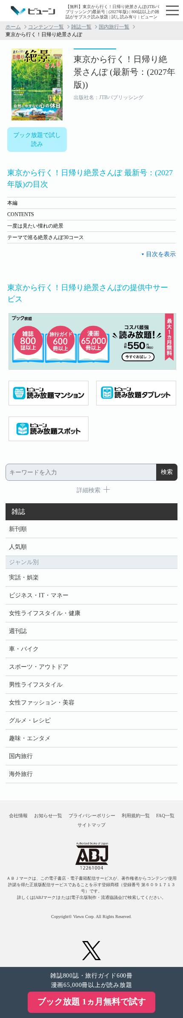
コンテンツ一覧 (46, 27)
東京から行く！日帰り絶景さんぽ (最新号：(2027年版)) (124, 71)
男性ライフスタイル (36, 685)
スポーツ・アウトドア (39, 667)
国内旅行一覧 (114, 27)
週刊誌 (18, 631)
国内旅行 (21, 756)
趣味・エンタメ (30, 738)
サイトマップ (91, 824)
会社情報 (18, 815)
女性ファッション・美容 (41, 702)
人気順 (18, 547)
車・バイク (24, 649)
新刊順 (18, 529)
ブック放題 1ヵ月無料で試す (91, 1001)
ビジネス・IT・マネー (39, 595)
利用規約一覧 (136, 815)
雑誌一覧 (81, 27)
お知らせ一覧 (48, 815)
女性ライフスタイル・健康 (44, 613)
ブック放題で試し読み (37, 139)
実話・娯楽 (24, 577)
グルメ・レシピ (30, 720)
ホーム (13, 27)
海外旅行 (21, 774)
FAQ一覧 (165, 815)
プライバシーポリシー (92, 815)
